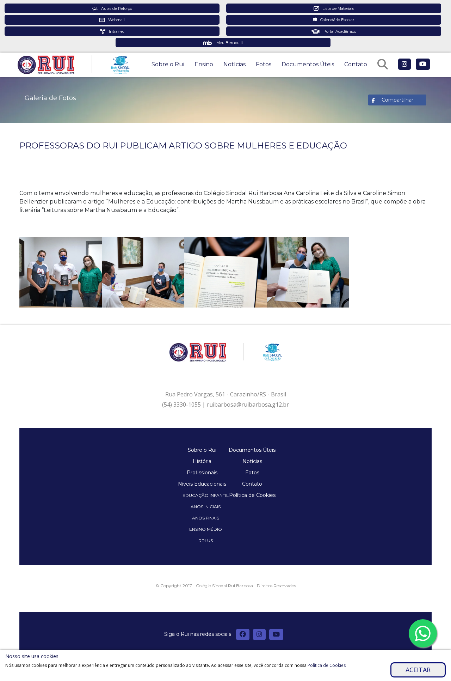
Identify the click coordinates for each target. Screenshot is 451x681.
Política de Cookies (252, 495)
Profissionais (202, 472)
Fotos (263, 64)
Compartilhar (397, 100)
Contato (355, 64)
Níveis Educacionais (202, 484)
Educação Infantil (206, 495)
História (202, 461)
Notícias (234, 64)
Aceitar (418, 669)
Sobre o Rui (168, 64)
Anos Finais (205, 518)
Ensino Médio (205, 529)
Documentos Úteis (308, 64)
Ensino (203, 64)
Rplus (205, 540)
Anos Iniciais (206, 506)
